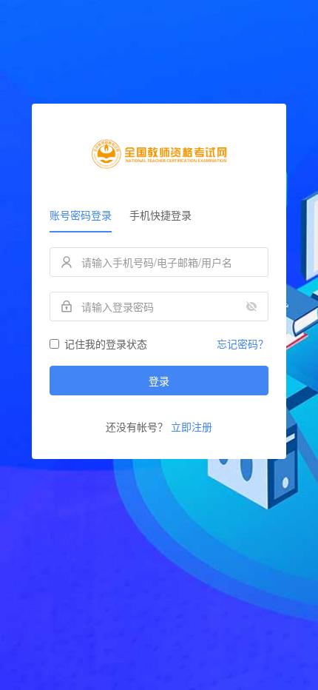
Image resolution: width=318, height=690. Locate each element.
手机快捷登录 (160, 214)
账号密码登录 (81, 214)
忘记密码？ (242, 343)
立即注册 (191, 426)
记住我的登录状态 (105, 343)
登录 (159, 380)
